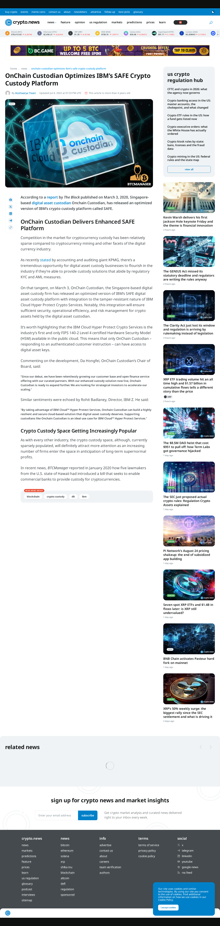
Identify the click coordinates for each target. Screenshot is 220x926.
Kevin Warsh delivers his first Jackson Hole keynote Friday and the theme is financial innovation (188, 221)
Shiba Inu (66, 867)
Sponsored (68, 895)
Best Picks (124, 11)
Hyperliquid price (163, 33)
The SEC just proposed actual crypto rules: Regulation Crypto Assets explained (186, 501)
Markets (117, 22)
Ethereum (67, 850)
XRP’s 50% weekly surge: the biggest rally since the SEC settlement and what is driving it (187, 712)
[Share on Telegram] (10, 220)
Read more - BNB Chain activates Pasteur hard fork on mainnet (189, 638)
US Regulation (98, 22)
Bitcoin (65, 845)
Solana (65, 856)
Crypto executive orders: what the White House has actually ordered (187, 130)
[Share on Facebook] (10, 199)
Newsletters (80, 11)
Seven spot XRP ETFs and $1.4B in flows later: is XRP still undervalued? (188, 609)
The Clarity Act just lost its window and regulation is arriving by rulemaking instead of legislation (189, 329)
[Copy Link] (10, 227)
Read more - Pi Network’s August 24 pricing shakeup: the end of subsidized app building (189, 531)
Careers (104, 861)
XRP (168, 397)
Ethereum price (50, 33)
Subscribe (87, 815)
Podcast (27, 889)
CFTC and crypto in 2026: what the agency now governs (187, 91)
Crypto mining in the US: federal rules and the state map (188, 158)
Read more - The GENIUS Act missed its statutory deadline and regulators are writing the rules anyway (189, 251)
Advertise (96, 11)
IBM (84, 496)
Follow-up (109, 11)
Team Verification (110, 867)
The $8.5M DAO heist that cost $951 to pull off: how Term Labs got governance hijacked (186, 447)
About (67, 11)
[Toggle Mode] (213, 12)
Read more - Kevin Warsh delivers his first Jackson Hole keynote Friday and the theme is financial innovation (189, 197)
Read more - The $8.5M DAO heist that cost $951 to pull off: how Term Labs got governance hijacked (189, 423)
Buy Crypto (11, 11)
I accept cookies (168, 907)
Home (13, 68)
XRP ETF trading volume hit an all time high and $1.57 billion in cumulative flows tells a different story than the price (188, 385)
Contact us (54, 11)
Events (24, 11)
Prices (150, 22)
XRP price (79, 33)
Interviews (28, 895)
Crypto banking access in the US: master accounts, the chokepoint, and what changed (189, 104)
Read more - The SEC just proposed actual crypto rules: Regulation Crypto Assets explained (189, 477)
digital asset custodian (51, 202)
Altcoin (65, 878)
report (52, 197)
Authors (105, 872)
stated (45, 259)
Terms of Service (148, 845)
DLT (73, 496)
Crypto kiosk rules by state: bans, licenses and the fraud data (186, 145)
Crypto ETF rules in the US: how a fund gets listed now (188, 117)
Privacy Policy (147, 850)
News (50, 22)
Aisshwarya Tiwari (25, 93)
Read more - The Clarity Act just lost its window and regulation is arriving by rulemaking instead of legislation (189, 305)
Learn (162, 22)
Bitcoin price (18, 33)
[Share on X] (10, 206)
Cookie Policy (146, 856)
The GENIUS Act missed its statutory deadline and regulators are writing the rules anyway (188, 275)
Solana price (135, 33)
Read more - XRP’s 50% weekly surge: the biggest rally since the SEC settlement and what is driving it (189, 688)
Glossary (138, 11)
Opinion (80, 22)
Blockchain (33, 496)
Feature (65, 22)
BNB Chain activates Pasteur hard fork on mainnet (188, 661)
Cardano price (192, 33)
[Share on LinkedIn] (10, 213)
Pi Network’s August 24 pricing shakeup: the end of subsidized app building (186, 555)
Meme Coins (38, 11)
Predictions (134, 22)
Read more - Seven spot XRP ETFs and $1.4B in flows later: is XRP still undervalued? (189, 584)
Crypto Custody (55, 496)
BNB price (107, 33)
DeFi (63, 884)
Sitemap (27, 900)
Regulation (67, 889)
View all (189, 169)
